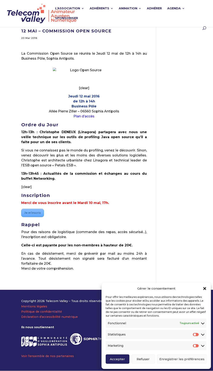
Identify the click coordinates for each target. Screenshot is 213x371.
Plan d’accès (83, 116)
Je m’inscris (32, 212)
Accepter (117, 359)
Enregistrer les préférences (181, 359)
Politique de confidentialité (41, 311)
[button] (205, 288)
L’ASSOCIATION (67, 8)
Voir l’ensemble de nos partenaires (47, 356)
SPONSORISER (66, 18)
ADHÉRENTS (99, 8)
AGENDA (174, 8)
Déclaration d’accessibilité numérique (49, 317)
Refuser (143, 359)
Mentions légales (34, 306)
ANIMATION (128, 8)
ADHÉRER (154, 8)
